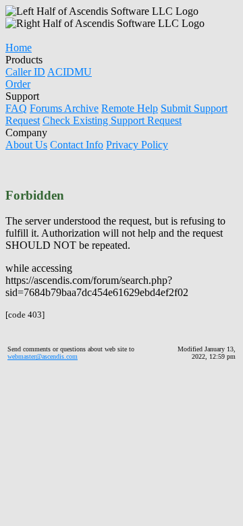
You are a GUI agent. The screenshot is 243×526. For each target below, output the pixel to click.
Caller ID (25, 72)
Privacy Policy (137, 144)
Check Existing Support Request (112, 120)
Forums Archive (64, 108)
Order (17, 84)
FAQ (16, 108)
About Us (26, 144)
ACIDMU (69, 72)
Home (18, 47)
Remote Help (129, 108)
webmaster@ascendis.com (42, 356)
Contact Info (76, 144)
